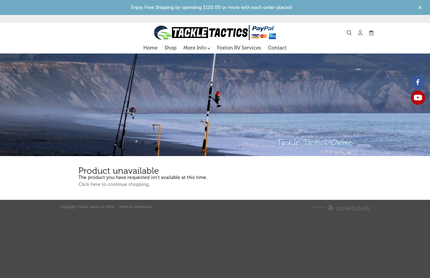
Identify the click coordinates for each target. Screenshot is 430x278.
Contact (277, 48)
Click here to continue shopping (113, 184)
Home (150, 48)
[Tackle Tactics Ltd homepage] (215, 32)
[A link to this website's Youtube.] (418, 98)
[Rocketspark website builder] (340, 209)
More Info (195, 48)
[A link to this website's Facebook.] (418, 82)
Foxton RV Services (239, 48)
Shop (170, 48)
